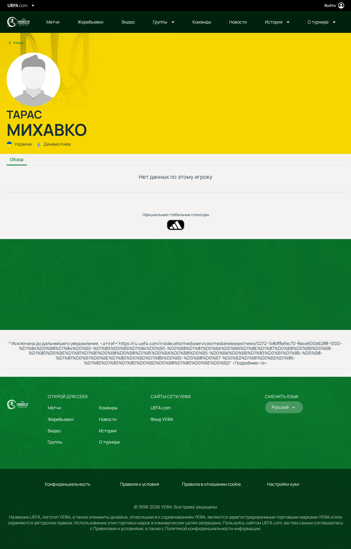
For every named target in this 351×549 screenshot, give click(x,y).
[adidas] (176, 225)
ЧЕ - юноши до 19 (18, 22)
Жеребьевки (60, 419)
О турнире (109, 442)
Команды (108, 408)
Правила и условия (139, 484)
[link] (53, 22)
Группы (55, 442)
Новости (108, 419)
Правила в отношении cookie (211, 484)
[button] (163, 22)
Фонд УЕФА (162, 419)
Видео (54, 431)
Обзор (17, 159)
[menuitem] (55, 22)
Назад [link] (18, 42)
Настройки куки (283, 484)
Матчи (54, 408)
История (108, 431)
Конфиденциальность (67, 484)
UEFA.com (161, 408)
